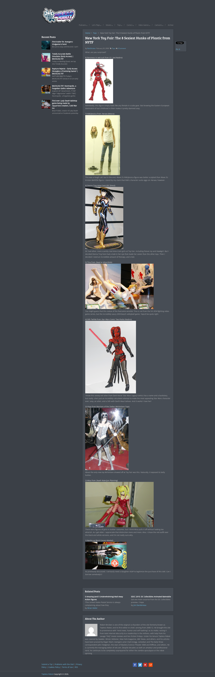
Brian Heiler (92, 608)
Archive (170, 25)
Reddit (151, 665)
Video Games (143, 25)
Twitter (140, 665)
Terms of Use (67, 667)
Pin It (178, 49)
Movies (108, 25)
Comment (122, 48)
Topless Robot (47, 674)
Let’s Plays (96, 25)
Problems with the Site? (64, 664)
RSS (76, 667)
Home (87, 33)
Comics (130, 25)
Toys (119, 25)
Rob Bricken (91, 48)
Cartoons (158, 25)
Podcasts (82, 25)
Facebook (135, 665)
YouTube (145, 665)
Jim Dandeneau (140, 605)
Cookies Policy (54, 667)
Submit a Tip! (47, 664)
